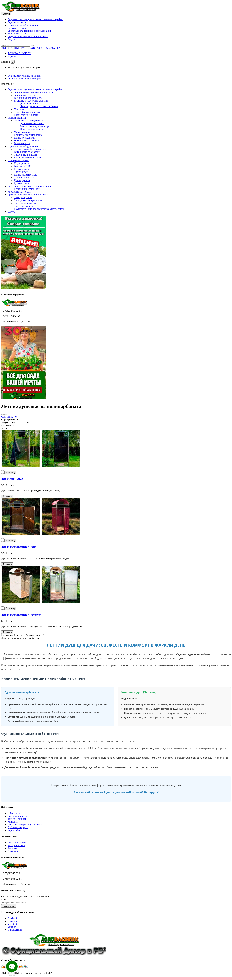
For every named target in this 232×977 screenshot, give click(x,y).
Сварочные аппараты (25, 154)
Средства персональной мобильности (28, 36)
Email (4, 899)
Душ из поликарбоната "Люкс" (19, 547)
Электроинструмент (18, 28)
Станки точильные (24, 177)
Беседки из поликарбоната (28, 97)
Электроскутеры (23, 197)
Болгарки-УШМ (22, 166)
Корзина (12, 56)
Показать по (7, 425)
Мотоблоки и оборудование (29, 120)
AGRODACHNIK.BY (19, 53)
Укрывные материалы (19, 33)
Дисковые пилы (22, 183)
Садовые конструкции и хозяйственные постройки (35, 19)
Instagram (12, 921)
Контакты (13, 821)
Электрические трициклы (28, 200)
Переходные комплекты (27, 189)
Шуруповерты (21, 169)
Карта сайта (14, 830)
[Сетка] (2, 414)
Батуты (11, 39)
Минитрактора (22, 132)
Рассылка (13, 851)
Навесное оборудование (33, 129)
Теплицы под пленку (25, 95)
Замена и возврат (17, 818)
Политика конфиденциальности (25, 824)
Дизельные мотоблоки (32, 123)
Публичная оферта (18, 827)
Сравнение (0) (9, 416)
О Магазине (14, 813)
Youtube (12, 926)
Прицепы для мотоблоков (28, 134)
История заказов (16, 845)
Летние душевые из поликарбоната (27, 78)
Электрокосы (21, 171)
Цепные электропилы (25, 174)
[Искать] (32, 45)
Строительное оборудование (23, 25)
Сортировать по (9, 419)
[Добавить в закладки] (2, 470)
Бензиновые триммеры (26, 140)
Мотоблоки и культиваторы (35, 126)
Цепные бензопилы (24, 137)
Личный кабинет (17, 842)
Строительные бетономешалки (30, 149)
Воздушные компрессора (27, 157)
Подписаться (9, 906)
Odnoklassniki (15, 929)
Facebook (12, 918)
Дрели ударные (22, 180)
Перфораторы (21, 163)
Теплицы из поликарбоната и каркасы (34, 92)
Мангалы (19, 109)
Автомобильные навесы (27, 112)
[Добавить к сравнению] (2, 473)
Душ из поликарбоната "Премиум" (21, 614)
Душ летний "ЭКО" (12, 479)
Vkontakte (13, 924)
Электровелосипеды (25, 203)
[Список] (5, 414)
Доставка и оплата (17, 816)
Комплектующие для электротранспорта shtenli (39, 208)
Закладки (13, 848)
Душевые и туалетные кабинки (24, 75)
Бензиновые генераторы (27, 152)
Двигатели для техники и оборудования (29, 30)
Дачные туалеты (29, 103)
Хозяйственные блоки (26, 115)
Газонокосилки (22, 143)
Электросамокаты (23, 206)
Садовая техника (17, 22)
